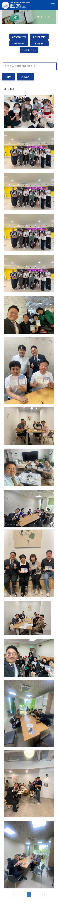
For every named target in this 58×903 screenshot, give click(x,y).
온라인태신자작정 (19, 37)
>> (47, 894)
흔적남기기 (39, 43)
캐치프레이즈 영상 (29, 50)
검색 (9, 76)
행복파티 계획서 (39, 37)
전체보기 (25, 76)
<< (11, 894)
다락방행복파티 (19, 43)
